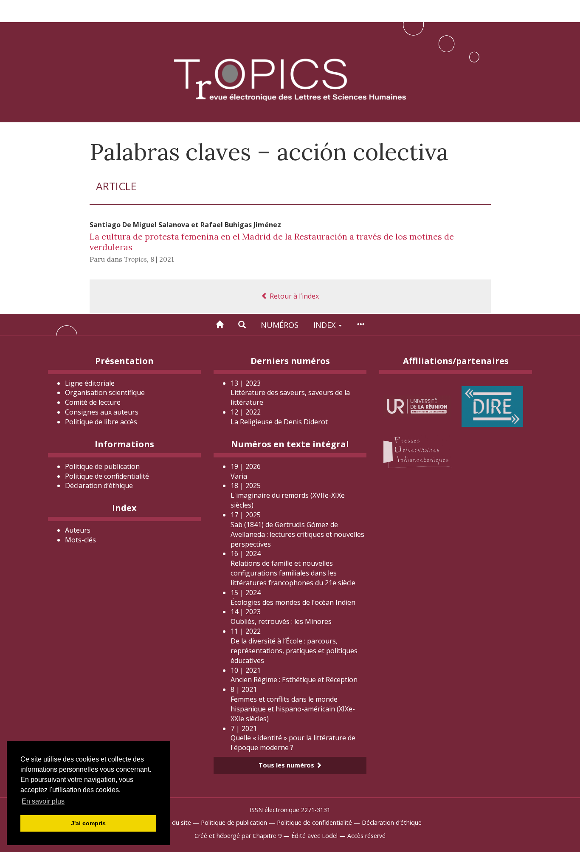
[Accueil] (219, 325)
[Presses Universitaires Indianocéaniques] (417, 451)
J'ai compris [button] (88, 823)
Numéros (279, 325)
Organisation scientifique (105, 392)
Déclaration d (99, 485)
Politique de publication (102, 466)
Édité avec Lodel (314, 836)
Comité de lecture (93, 402)
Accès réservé (366, 836)
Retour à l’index (293, 296)
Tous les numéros (287, 765)
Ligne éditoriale (90, 383)
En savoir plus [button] (43, 801)
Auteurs (77, 530)
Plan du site (174, 822)
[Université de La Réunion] (417, 405)
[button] (242, 325)
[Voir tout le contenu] (360, 325)
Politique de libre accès (101, 421)
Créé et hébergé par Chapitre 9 (238, 836)
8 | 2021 (162, 259)
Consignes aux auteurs (101, 412)
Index (325, 325)
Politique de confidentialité (107, 476)
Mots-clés (80, 539)
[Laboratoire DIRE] (492, 405)
